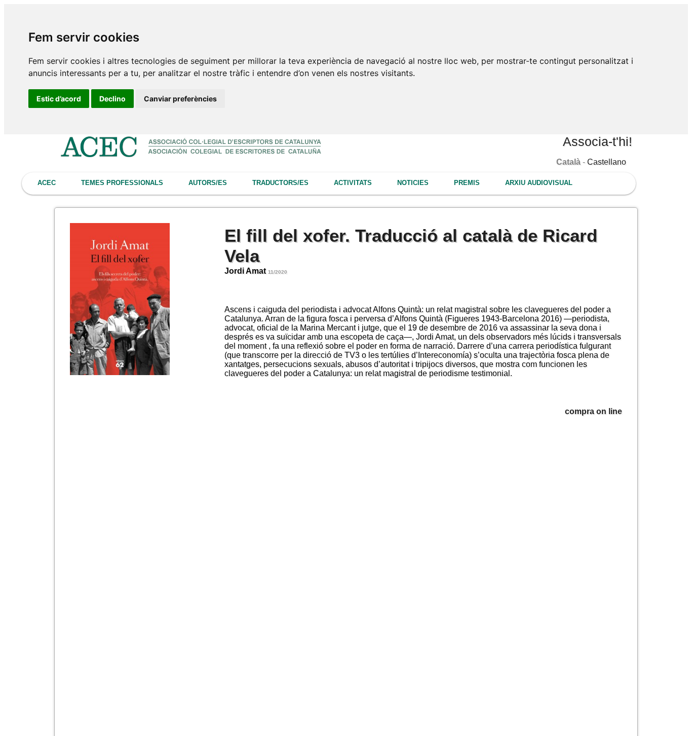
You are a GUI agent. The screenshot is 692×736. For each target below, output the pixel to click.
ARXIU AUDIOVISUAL (538, 183)
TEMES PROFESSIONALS (122, 183)
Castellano (606, 162)
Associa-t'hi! (597, 141)
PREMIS (467, 183)
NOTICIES (413, 183)
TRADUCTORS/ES (280, 183)
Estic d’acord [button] (58, 98)
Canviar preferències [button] (180, 98)
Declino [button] (112, 98)
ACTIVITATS (353, 183)
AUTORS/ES (207, 183)
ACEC (46, 183)
